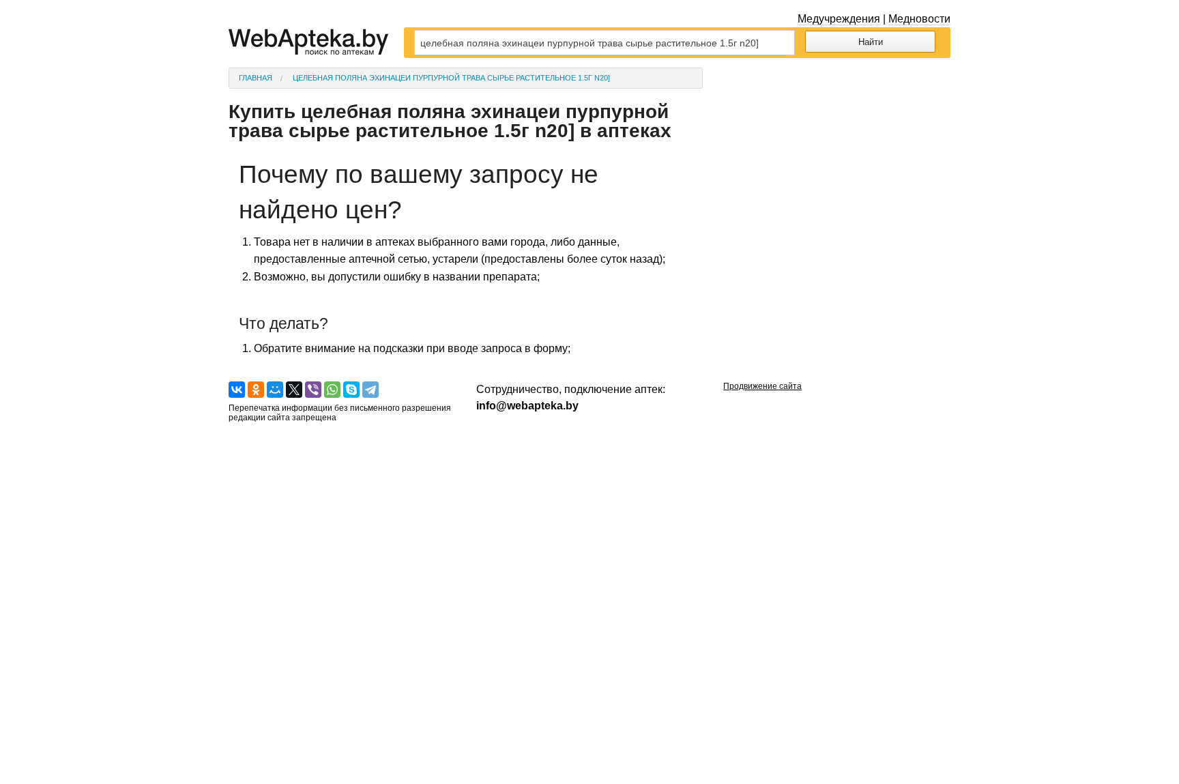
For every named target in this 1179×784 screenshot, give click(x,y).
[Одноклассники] (256, 389)
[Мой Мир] (275, 389)
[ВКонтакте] (237, 389)
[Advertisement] (836, 153)
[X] (294, 389)
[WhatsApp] (332, 389)
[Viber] (313, 389)
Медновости (919, 19)
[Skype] (351, 389)
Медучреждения (839, 19)
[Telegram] (370, 389)
